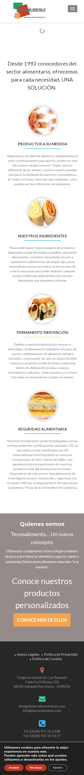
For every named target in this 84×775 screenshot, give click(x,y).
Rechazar (36, 767)
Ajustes (58, 767)
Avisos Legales (28, 654)
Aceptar (14, 767)
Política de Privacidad (61, 654)
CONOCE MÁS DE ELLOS (42, 620)
